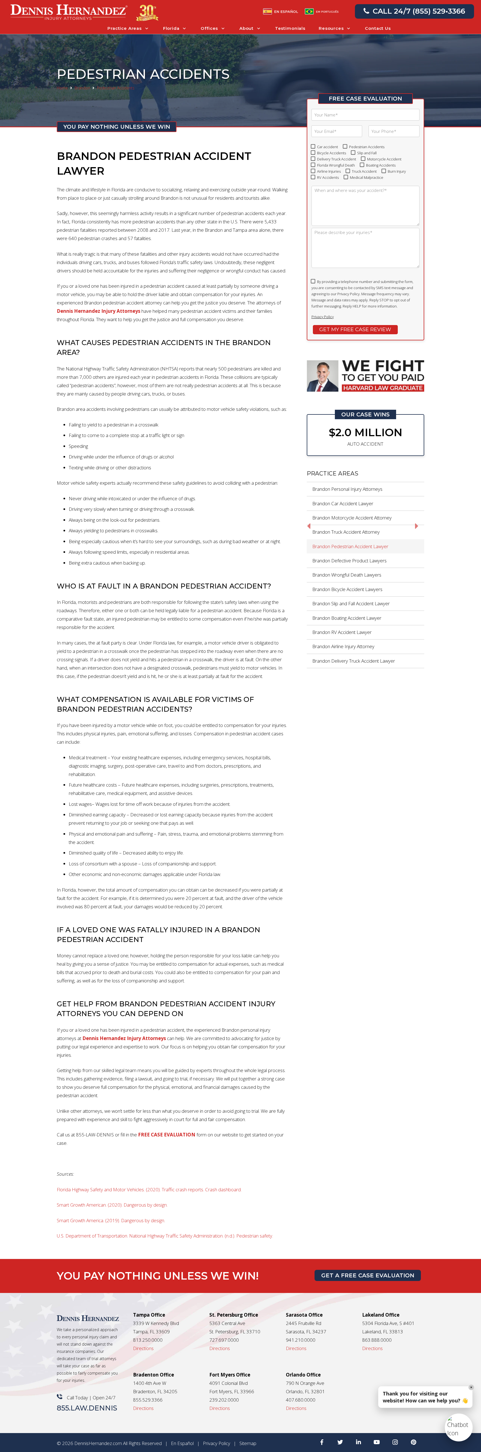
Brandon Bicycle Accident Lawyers (347, 589)
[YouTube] (377, 1442)
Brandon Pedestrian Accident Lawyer (350, 546)
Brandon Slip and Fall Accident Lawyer (351, 603)
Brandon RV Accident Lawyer (342, 632)
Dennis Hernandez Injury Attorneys (98, 311)
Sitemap (247, 1443)
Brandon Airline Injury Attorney (343, 646)
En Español (182, 1443)
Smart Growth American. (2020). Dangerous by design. (112, 1205)
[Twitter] (340, 1442)
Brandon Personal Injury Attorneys (347, 489)
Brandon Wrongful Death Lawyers (346, 575)
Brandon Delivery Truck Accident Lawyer (353, 661)
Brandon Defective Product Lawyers (349, 560)
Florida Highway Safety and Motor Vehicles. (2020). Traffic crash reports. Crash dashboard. (149, 1189)
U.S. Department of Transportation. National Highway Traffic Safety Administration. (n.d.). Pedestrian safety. (165, 1236)
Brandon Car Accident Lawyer (342, 503)
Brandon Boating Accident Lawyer (346, 618)
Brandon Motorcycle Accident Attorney (352, 517)
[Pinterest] (414, 1442)
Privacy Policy (322, 316)
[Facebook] (322, 1442)
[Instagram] (395, 1442)
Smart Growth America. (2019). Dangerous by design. (111, 1220)
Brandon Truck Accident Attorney (346, 532)
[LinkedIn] (358, 1442)
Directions (143, 1348)
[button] (459, 1427)
